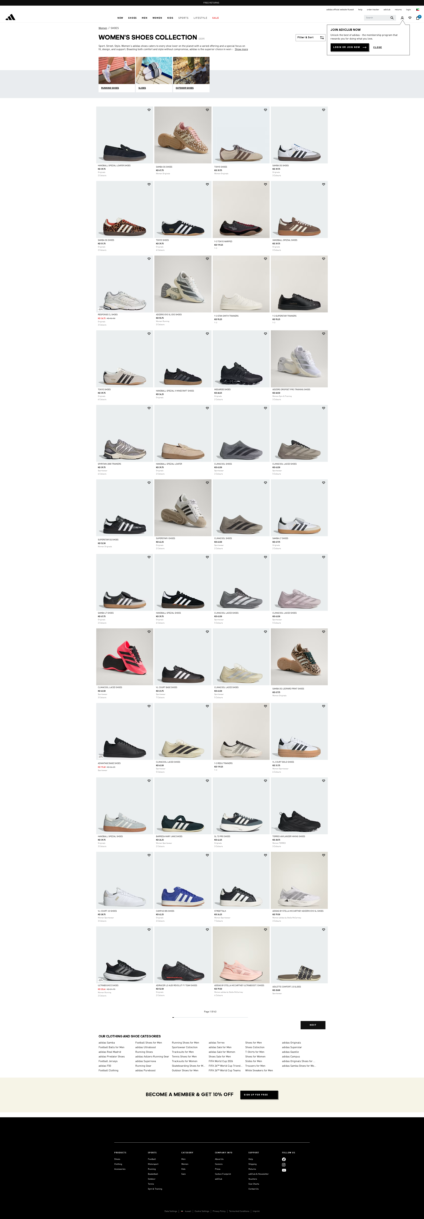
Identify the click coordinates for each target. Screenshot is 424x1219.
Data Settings (170, 1211)
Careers (218, 1164)
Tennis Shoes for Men (184, 1056)
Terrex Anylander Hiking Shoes (288, 837)
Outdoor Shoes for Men (185, 1070)
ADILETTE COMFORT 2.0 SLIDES (286, 987)
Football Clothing (108, 1070)
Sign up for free (256, 1095)
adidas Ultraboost (145, 1047)
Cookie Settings (202, 1211)
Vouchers (252, 1179)
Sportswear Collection (185, 1047)
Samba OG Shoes (280, 166)
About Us (219, 1159)
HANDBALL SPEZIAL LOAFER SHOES (114, 166)
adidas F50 (105, 1066)
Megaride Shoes (222, 390)
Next (313, 1025)
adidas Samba (107, 1043)
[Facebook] (284, 1159)
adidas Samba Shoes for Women (299, 1066)
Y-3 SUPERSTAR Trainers (284, 316)
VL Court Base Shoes (166, 688)
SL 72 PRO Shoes (222, 837)
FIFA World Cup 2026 (221, 1061)
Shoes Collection (255, 1047)
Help (250, 1159)
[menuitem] (120, 18)
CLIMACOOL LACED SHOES (284, 464)
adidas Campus (291, 1056)
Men (183, 1159)
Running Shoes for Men (185, 1043)
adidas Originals (291, 1043)
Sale (183, 1174)
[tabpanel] (212, 570)
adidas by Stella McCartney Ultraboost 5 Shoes (239, 986)
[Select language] (418, 10)
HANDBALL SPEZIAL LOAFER (169, 464)
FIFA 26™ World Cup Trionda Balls (226, 1066)
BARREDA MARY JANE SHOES (169, 837)
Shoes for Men (253, 1043)
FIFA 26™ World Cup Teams (225, 1070)
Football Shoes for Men (148, 1043)
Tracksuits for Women (184, 1061)
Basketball (153, 1174)
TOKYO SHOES (220, 167)
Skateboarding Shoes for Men (189, 1066)
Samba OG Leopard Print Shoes (288, 689)
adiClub (218, 1179)
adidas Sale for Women (222, 1052)
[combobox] (380, 18)
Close (377, 47)
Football (152, 1159)
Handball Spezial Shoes (284, 240)
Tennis (151, 1184)
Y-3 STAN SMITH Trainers (226, 316)
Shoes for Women (255, 1056)
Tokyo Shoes (162, 240)
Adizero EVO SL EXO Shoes (169, 315)
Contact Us (253, 1189)
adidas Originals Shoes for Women (299, 1061)
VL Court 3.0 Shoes (107, 911)
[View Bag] (417, 18)
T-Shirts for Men (254, 1052)
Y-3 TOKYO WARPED (223, 242)
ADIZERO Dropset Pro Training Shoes (291, 390)
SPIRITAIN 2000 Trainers (109, 464)
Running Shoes (144, 1052)
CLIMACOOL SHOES (223, 464)
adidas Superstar (292, 1047)
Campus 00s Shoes (165, 911)
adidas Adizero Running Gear (152, 1056)
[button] (120, 18)
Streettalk (220, 911)
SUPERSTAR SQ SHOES (108, 540)
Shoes (117, 1159)
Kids (183, 1169)
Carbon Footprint (223, 1174)
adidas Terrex (217, 1043)
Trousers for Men (255, 1066)
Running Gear (143, 1066)
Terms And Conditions (239, 1211)
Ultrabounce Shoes (108, 986)
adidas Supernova (145, 1061)
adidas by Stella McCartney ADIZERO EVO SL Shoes (297, 911)
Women (103, 28)
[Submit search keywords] (392, 18)
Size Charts (253, 1184)
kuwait (188, 1211)
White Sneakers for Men (259, 1070)
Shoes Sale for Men (220, 1056)
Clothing (118, 1164)
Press (217, 1169)
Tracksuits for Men (183, 1052)
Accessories (119, 1169)
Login (408, 10)
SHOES (115, 28)
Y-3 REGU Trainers (223, 763)
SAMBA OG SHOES (164, 167)
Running (152, 1169)
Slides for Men (253, 1061)
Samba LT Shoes (280, 539)
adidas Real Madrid (110, 1052)
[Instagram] (283, 1165)
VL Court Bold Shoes (283, 762)
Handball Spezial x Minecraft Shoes (175, 391)
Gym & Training (155, 1189)
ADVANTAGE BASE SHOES (109, 763)
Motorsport (153, 1164)
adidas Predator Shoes (112, 1056)
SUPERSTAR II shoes (165, 539)
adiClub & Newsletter (258, 1174)
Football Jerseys (108, 1061)
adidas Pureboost (145, 1070)
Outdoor (151, 1179)
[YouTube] (284, 1170)
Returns (252, 1169)
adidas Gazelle (290, 1052)
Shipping (252, 1164)
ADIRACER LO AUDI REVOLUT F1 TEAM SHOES (176, 986)
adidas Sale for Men (220, 1047)
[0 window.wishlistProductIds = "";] (410, 18)
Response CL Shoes (108, 315)
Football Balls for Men (111, 1047)
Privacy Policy (219, 1211)
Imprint (256, 1211)
